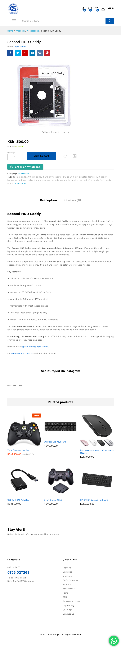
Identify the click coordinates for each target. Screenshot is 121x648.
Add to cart (41, 155)
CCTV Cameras (70, 580)
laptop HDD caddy (97, 177)
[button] (75, 155)
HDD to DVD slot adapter (74, 177)
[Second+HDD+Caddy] (18, 53)
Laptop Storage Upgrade (46, 180)
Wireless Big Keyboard (55, 442)
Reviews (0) (72, 200)
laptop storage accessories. (35, 346)
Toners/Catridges (71, 601)
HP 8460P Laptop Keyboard (94, 500)
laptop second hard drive (20, 180)
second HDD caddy (89, 180)
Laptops (67, 567)
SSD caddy (105, 180)
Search (110, 21)
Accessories (20, 46)
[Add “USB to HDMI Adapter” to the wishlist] (30, 495)
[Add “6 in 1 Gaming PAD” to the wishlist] (66, 495)
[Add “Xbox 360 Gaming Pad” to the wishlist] (30, 445)
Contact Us (68, 614)
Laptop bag (68, 605)
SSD (65, 597)
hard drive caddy (51, 177)
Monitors (67, 576)
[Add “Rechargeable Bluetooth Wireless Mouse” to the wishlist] (103, 445)
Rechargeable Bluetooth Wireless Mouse (96, 451)
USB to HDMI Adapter (18, 500)
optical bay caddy (69, 180)
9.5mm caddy (35, 177)
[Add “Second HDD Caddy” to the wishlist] (64, 156)
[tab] (48, 201)
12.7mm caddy (20, 177)
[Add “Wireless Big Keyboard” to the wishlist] (66, 436)
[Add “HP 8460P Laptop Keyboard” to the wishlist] (103, 495)
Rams (65, 593)
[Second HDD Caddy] (10, 53)
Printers (67, 584)
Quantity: (11, 153)
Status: (11, 146)
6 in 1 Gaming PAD (53, 500)
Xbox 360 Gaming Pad (18, 450)
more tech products (21, 353)
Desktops (67, 572)
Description (48, 200)
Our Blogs (67, 609)
